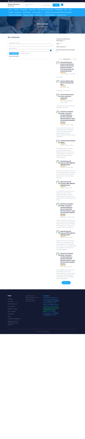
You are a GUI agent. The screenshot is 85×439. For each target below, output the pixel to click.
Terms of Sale (32, 9)
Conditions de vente (61, 15)
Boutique (10, 299)
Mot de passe (15, 48)
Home (10, 9)
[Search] (43, 12)
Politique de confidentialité (15, 15)
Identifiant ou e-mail (17, 43)
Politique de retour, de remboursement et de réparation (58, 12)
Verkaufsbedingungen (49, 15)
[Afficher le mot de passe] (50, 50)
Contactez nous (38, 15)
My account (18, 12)
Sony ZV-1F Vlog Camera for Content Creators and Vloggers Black (67, 96)
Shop (65, 9)
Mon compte (45, 26)
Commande (10, 301)
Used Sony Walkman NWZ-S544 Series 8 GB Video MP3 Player (67, 82)
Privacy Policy (24, 9)
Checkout (11, 12)
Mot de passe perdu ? (14, 56)
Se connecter (14, 53)
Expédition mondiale (28, 15)
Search (56, 5)
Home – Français (36, 12)
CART (70, 9)
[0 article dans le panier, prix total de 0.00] (62, 4)
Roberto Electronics (14, 4)
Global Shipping (58, 9)
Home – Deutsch (27, 12)
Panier (9, 316)
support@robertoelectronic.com (17, 1)
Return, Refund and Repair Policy (45, 9)
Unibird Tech (46, 331)
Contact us (16, 9)
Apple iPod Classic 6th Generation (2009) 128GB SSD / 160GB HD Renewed (67, 162)
